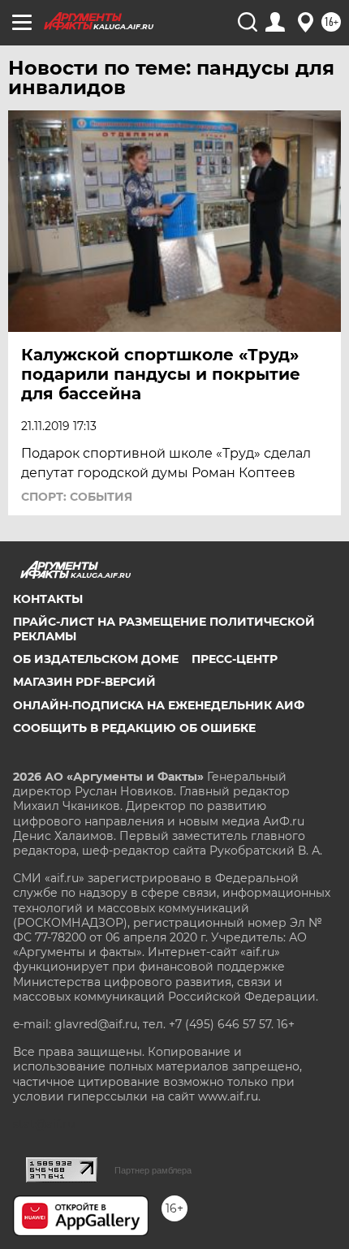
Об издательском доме (96, 659)
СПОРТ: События (76, 496)
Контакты (48, 599)
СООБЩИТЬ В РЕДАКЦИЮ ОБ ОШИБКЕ (134, 728)
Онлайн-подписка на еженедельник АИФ (158, 705)
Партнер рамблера (153, 1170)
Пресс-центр (235, 659)
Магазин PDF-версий (84, 681)
